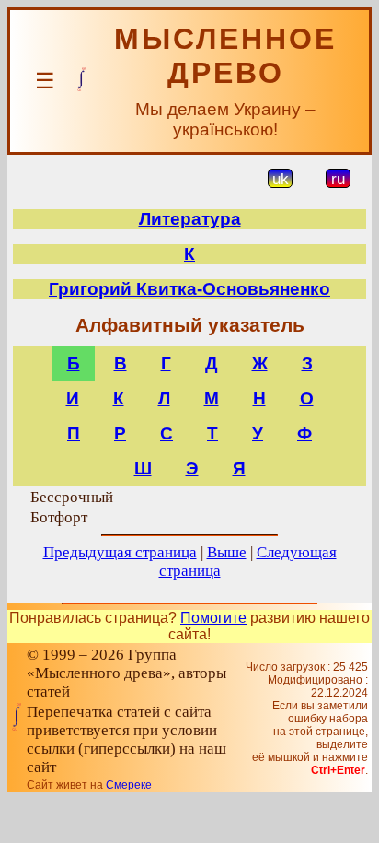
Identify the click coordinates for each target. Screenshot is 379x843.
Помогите (213, 618)
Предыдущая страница (120, 552)
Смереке (129, 785)
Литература (190, 218)
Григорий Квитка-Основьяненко (189, 289)
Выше (227, 552)
